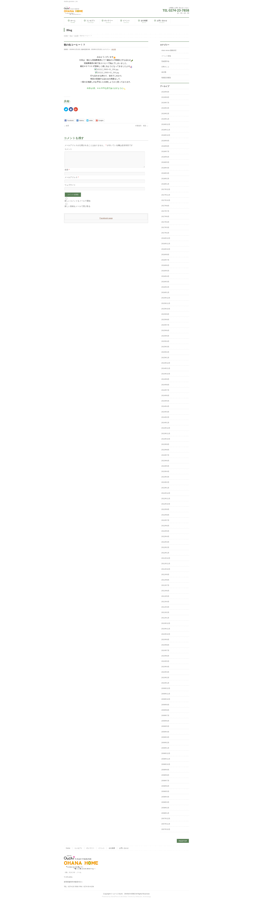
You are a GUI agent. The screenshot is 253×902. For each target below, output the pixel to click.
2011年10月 (165, 569)
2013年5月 (165, 466)
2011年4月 (165, 602)
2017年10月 (165, 200)
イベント (101, 848)
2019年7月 (165, 103)
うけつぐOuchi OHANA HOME (123, 894)
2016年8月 (165, 254)
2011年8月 (165, 580)
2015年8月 (165, 319)
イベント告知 (166, 56)
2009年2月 (165, 743)
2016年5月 (165, 271)
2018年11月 (165, 130)
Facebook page (106, 218)
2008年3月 (165, 802)
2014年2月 (165, 417)
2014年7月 (165, 390)
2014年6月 (165, 395)
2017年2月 (165, 233)
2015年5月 (165, 336)
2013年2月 (165, 482)
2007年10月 (165, 829)
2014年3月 (165, 412)
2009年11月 (165, 694)
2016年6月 (165, 265)
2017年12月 (165, 189)
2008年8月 (165, 775)
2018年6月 (165, 157)
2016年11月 (165, 244)
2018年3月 (165, 173)
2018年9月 (165, 141)
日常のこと (165, 67)
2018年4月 (165, 168)
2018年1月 (165, 184)
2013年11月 (165, 433)
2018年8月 (165, 146)
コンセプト (78, 848)
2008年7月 (165, 781)
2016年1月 (165, 292)
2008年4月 (165, 797)
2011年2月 (165, 612)
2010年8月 (165, 645)
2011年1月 (165, 618)
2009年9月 (165, 705)
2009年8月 (165, 710)
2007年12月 (165, 818)
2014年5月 (165, 401)
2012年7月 (165, 520)
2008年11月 (165, 759)
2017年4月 (165, 222)
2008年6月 (165, 786)
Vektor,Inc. (139, 897)
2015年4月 (165, 341)
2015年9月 (165, 314)
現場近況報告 (166, 78)
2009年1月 (165, 748)
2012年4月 (165, 536)
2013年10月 (165, 439)
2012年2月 (165, 547)
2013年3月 (165, 477)
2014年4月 (165, 406)
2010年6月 (165, 656)
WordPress (115, 897)
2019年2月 (165, 114)
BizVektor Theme (127, 897)
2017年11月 (165, 195)
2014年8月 (165, 385)
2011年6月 (165, 591)
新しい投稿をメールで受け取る (77, 206)
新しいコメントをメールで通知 (77, 201)
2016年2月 (165, 287)
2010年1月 (165, 683)
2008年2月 (165, 808)
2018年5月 (165, 162)
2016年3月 (165, 282)
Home (68, 848)
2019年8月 (165, 97)
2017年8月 (165, 206)
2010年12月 (165, 623)
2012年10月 (165, 504)
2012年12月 (165, 493)
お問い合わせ (124, 848)
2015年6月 (165, 330)
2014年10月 (165, 374)
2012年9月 (165, 509)
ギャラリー (90, 848)
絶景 (66, 126)
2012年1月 (165, 553)
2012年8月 (165, 515)
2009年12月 (165, 688)
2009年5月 (165, 726)
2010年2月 (165, 678)
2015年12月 (165, 298)
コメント (68, 149)
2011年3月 (165, 607)
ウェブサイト (70, 185)
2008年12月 (165, 753)
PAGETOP (183, 841)
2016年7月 (165, 260)
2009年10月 (165, 699)
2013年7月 (165, 455)
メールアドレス (72, 177)
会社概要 (112, 848)
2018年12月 (165, 124)
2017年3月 (165, 227)
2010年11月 (165, 629)
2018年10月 (165, 135)
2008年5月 (165, 791)
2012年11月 (165, 499)
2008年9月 (165, 770)
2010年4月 (165, 667)
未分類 (113, 49)
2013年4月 (165, 471)
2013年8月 (165, 450)
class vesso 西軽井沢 (168, 50)
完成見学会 (165, 61)
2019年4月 (165, 108)
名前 (67, 170)
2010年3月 (165, 672)
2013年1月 (165, 488)
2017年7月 (165, 211)
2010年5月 (165, 661)
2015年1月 (165, 358)
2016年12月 (165, 238)
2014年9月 (165, 379)
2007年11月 (165, 824)
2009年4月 (165, 732)
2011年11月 (165, 564)
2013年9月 (165, 444)
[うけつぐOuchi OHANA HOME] (73, 11)
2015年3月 (165, 347)
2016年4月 (165, 276)
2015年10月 (165, 309)
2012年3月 (165, 542)
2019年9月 (165, 92)
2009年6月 (165, 721)
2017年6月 (165, 216)
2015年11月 (165, 303)
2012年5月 (165, 531)
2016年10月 (165, 249)
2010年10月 (165, 634)
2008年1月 (165, 813)
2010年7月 (165, 650)
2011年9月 (165, 574)
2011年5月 (165, 596)
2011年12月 (165, 558)
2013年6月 (165, 461)
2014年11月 (165, 368)
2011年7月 (165, 585)
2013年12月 (165, 428)
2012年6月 (165, 526)
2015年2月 (165, 352)
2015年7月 (165, 325)
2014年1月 (165, 423)
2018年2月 (165, 179)
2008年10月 (165, 764)
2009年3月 (165, 737)
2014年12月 (165, 363)
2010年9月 (165, 639)
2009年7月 (165, 715)
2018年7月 (165, 151)
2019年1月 (165, 119)
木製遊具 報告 (141, 126)
